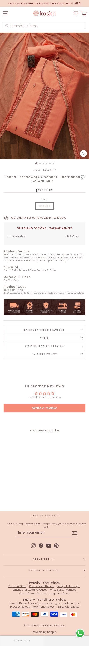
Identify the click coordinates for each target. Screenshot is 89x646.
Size (44, 199)
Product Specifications (44, 330)
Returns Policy (44, 353)
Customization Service (44, 346)
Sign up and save (45, 515)
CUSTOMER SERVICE (43, 570)
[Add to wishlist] (83, 177)
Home (36, 170)
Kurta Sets (48, 170)
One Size (44, 206)
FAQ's (44, 338)
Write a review (44, 408)
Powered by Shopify (44, 632)
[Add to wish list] (75, 13)
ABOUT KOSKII (43, 559)
